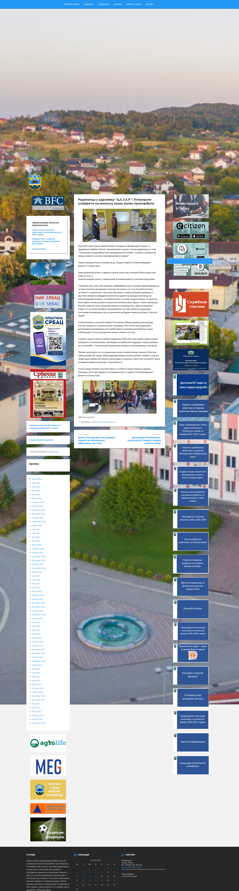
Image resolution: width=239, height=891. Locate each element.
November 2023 (38, 607)
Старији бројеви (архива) (41, 440)
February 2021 (38, 715)
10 (77, 876)
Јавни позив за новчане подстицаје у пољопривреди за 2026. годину (47, 232)
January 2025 (37, 552)
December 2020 (38, 723)
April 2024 (36, 587)
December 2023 (38, 603)
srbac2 (101, 422)
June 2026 (36, 486)
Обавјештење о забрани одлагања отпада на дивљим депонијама (46, 241)
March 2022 (36, 684)
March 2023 (36, 638)
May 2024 (36, 583)
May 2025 (36, 537)
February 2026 (38, 502)
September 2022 (39, 661)
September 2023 (39, 614)
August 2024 (37, 572)
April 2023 (36, 634)
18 (83, 880)
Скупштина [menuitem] (103, 4)
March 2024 (36, 591)
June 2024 (36, 579)
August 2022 (37, 665)
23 (114, 880)
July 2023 (36, 622)
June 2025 (36, 533)
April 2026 (36, 494)
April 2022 (36, 680)
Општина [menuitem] (88, 4)
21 (102, 880)
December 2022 (38, 649)
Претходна (83, 434)
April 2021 (36, 707)
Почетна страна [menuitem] (72, 4)
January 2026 (37, 506)
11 (83, 876)
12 (89, 876)
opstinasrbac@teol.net (131, 867)
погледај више (39, 249)
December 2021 (38, 696)
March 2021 (36, 711)
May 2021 (36, 703)
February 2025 (38, 548)
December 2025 (38, 510)
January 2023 (37, 645)
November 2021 (38, 700)
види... (57, 451)
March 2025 (36, 545)
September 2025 (39, 521)
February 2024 (38, 595)
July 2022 (36, 669)
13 (96, 876)
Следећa (156, 434)
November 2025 (38, 514)
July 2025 (36, 529)
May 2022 (36, 676)
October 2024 (37, 564)
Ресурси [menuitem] (118, 4)
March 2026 (36, 498)
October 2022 (37, 657)
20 (96, 880)
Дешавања (111, 422)
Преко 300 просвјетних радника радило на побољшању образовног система (96, 440)
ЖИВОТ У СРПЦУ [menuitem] (134, 4)
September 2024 (39, 568)
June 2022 (36, 672)
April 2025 (36, 541)
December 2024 (38, 556)
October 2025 (37, 517)
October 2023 (37, 610)
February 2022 (38, 688)
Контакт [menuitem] (150, 4)
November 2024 (38, 560)
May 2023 (36, 630)
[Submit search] (209, 261)
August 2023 (37, 618)
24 (77, 885)
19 (89, 880)
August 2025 (37, 525)
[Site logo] (34, 188)
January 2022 (37, 692)
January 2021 (37, 719)
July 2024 (36, 576)
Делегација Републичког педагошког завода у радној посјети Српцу (144, 440)
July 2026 (36, 483)
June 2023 (36, 626)
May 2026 (36, 490)
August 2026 (37, 479)
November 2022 (38, 653)
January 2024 (37, 599)
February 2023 (38, 641)
